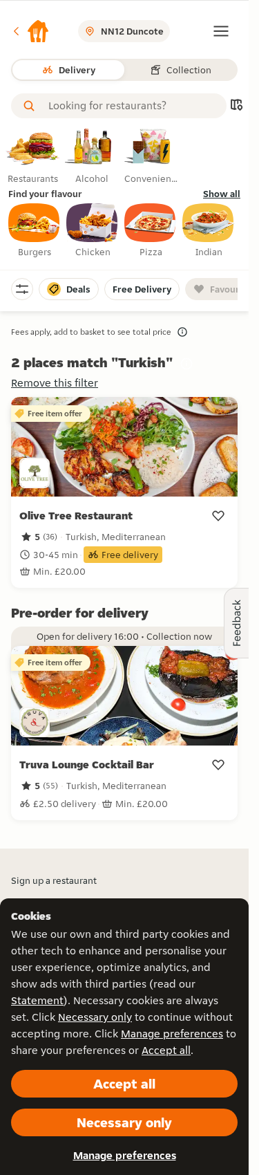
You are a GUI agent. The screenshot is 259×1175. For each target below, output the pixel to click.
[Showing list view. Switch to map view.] (236, 106)
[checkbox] (34, 231)
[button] (30, 31)
